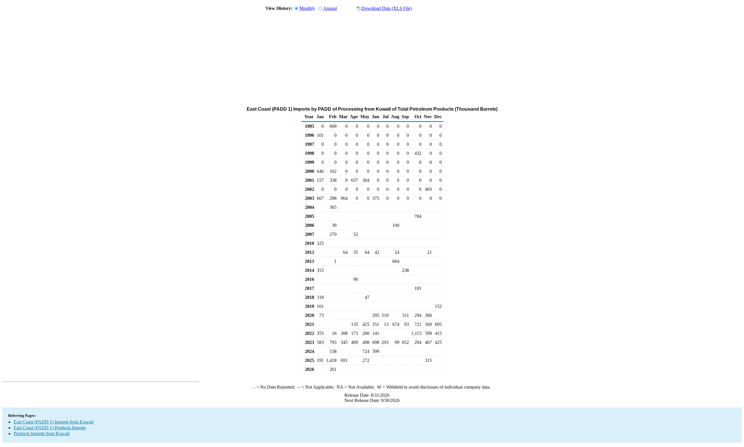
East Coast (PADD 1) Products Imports (50, 427)
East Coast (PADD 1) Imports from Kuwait (53, 421)
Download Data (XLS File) (386, 8)
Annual (330, 8)
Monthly (307, 8)
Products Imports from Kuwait (41, 433)
